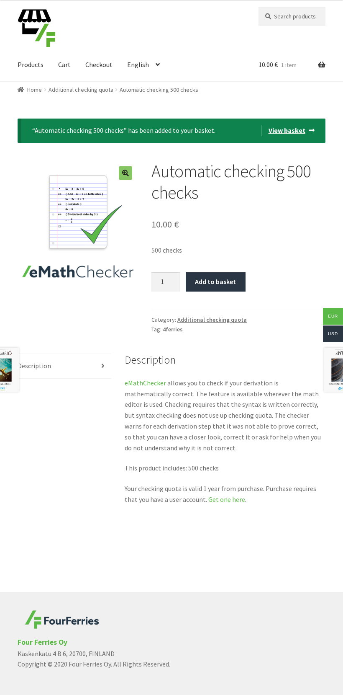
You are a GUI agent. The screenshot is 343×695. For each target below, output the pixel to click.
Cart (64, 64)
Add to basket (215, 281)
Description (34, 366)
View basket (287, 130)
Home (34, 89)
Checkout (99, 64)
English (138, 64)
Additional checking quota (81, 89)
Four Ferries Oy (42, 642)
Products (31, 64)
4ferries (173, 329)
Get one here (226, 499)
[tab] (64, 366)
